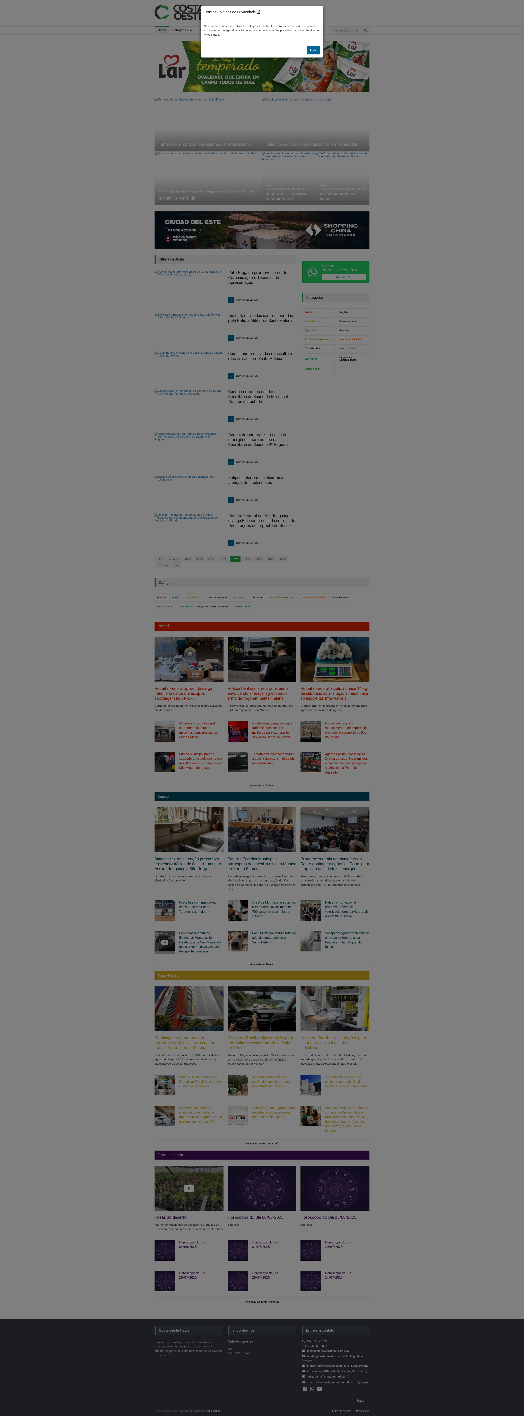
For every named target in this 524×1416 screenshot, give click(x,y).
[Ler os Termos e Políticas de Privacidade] (258, 12)
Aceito (313, 50)
